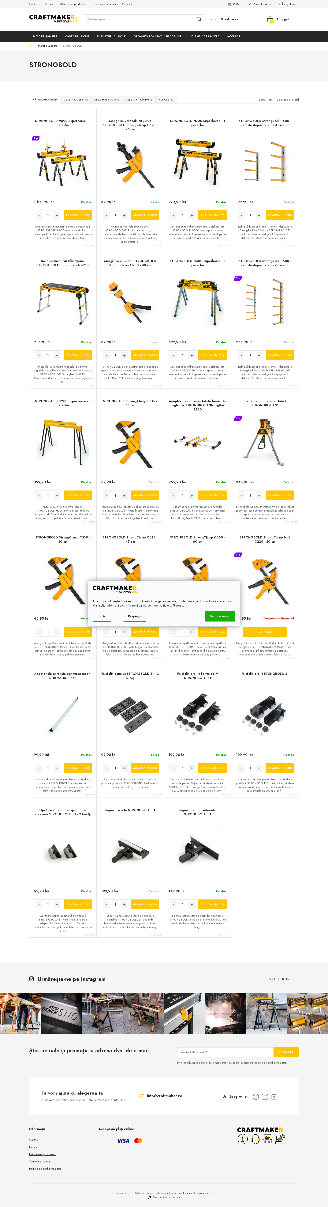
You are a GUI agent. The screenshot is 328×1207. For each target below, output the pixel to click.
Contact (34, 4)
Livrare (49, 4)
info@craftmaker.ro (229, 19)
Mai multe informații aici (109, 605)
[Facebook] (256, 1097)
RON (236, 4)
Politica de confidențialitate (45, 1169)
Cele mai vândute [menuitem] (138, 99)
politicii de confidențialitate (270, 1063)
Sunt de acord (220, 616)
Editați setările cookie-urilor (197, 1193)
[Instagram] (265, 1097)
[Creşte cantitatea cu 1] (57, 215)
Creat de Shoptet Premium (167, 1197)
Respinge (134, 616)
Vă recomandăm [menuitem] (45, 99)
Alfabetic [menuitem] (166, 99)
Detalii (265, 632)
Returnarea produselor (73, 4)
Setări (102, 616)
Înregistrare (289, 4)
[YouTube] (274, 1097)
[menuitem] (45, 36)
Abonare (286, 1052)
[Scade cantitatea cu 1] (38, 215)
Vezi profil (279, 979)
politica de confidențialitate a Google (157, 605)
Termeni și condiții (105, 4)
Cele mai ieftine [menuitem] (76, 99)
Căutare (199, 19)
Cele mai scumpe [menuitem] (106, 99)
